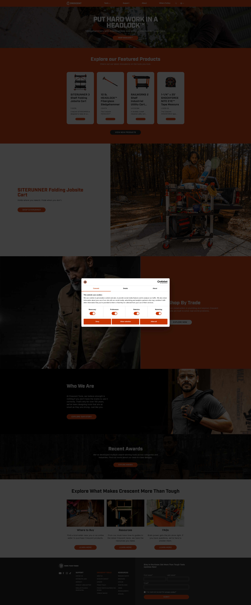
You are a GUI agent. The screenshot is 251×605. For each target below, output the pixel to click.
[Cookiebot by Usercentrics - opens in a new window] (158, 282)
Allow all (154, 321)
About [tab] (155, 288)
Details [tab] (125, 288)
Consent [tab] (96, 288)
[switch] (114, 313)
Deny (97, 321)
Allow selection (125, 321)
